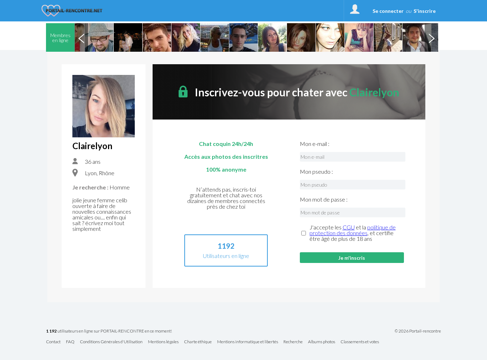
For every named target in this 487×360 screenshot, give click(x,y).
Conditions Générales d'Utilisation (111, 342)
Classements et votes (359, 342)
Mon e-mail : (314, 144)
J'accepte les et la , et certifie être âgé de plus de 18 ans (352, 233)
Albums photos (321, 342)
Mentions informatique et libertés (247, 342)
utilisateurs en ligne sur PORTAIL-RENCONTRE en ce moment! (109, 331)
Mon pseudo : (316, 171)
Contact (53, 342)
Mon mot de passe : (324, 199)
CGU (349, 227)
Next (431, 37)
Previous (81, 37)
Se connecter (388, 11)
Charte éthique (198, 342)
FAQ (70, 342)
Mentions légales (163, 342)
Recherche (293, 342)
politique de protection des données (352, 230)
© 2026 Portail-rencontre (418, 331)
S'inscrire (425, 11)
